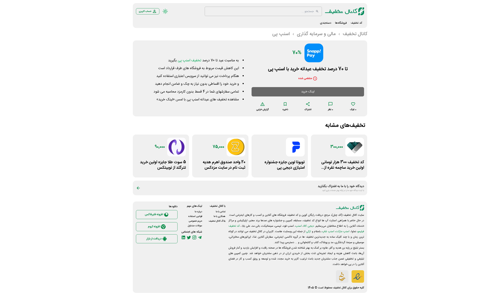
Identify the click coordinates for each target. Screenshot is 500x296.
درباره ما (198, 212)
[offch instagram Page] (194, 237)
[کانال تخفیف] (344, 11)
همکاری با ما (219, 216)
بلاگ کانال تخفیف (217, 221)
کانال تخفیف (339, 287)
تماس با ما (220, 212)
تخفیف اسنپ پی (189, 60)
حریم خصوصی (195, 221)
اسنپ (299, 226)
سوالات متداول (195, 226)
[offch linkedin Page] (183, 237)
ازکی (308, 231)
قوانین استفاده (195, 216)
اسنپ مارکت (342, 231)
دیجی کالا (308, 226)
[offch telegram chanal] (199, 237)
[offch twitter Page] (189, 237)
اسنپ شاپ (328, 231)
